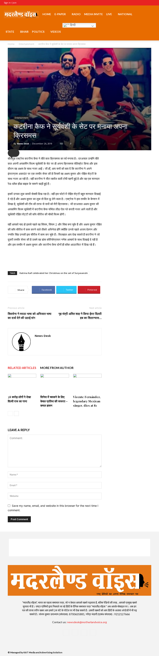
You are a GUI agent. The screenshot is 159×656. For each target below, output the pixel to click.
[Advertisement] (54, 258)
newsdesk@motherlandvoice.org (87, 622)
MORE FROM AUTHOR (56, 367)
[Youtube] (152, 2)
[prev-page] (10, 413)
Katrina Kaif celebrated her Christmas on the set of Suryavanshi (54, 273)
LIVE (109, 14)
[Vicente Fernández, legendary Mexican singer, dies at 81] (87, 383)
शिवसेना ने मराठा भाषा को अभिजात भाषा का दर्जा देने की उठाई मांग (29, 316)
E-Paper (60, 14)
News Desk (23, 143)
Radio (76, 14)
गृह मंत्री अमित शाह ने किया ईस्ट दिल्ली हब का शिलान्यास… (80, 316)
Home (46, 14)
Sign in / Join (10, 2)
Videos (55, 31)
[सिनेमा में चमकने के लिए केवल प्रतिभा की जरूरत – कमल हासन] (54, 383)
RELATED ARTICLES (22, 367)
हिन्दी (72, 25)
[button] (150, 14)
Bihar (24, 31)
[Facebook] (133, 2)
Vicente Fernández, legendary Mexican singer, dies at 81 (87, 401)
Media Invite (93, 14)
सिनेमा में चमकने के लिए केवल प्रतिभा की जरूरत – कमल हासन (54, 401)
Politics (38, 31)
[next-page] (16, 413)
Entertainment (26, 44)
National (125, 14)
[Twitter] (146, 2)
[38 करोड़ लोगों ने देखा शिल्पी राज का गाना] (22, 383)
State (10, 31)
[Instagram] (139, 2)
